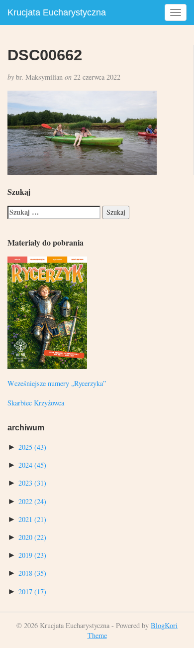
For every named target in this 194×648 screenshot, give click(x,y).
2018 (32, 573)
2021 (32, 519)
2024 (32, 465)
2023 (32, 483)
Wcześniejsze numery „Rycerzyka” (56, 383)
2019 (32, 555)
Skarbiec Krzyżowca (35, 402)
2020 (32, 537)
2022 (32, 501)
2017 (32, 591)
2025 (32, 447)
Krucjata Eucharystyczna (56, 12)
